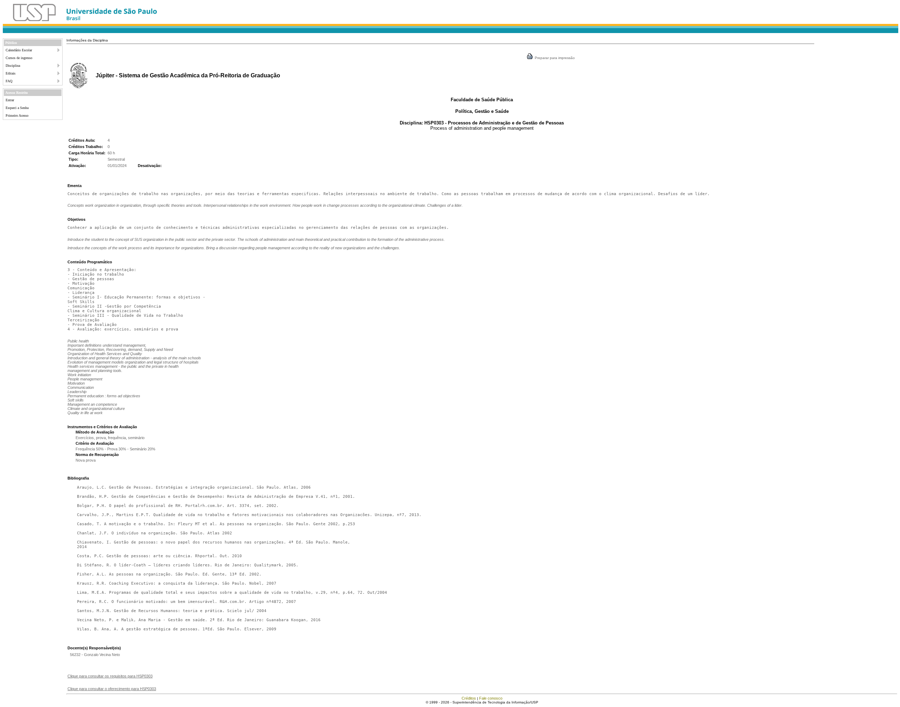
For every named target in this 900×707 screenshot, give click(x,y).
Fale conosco (490, 698)
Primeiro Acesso (17, 115)
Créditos (469, 698)
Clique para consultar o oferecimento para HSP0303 (112, 689)
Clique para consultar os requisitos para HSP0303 (110, 676)
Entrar (10, 100)
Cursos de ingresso (19, 58)
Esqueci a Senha (17, 108)
